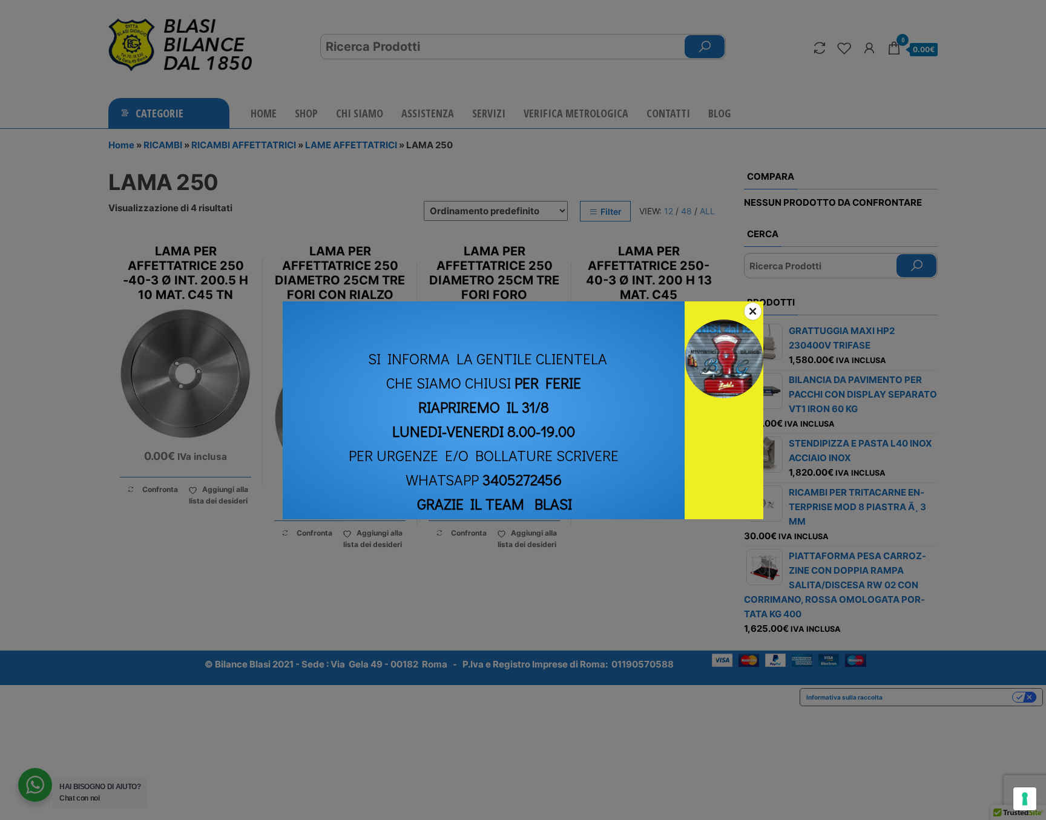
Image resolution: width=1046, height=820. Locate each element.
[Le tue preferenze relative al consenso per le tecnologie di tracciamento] (1024, 798)
